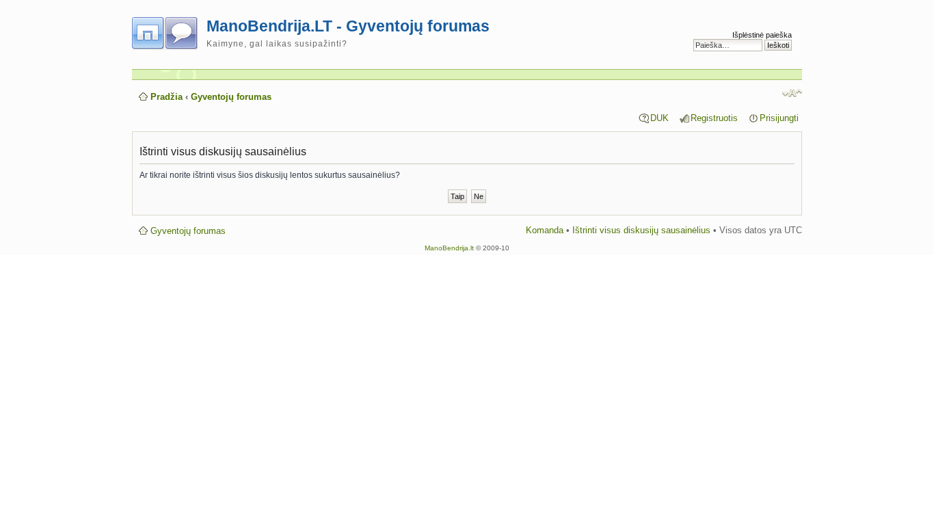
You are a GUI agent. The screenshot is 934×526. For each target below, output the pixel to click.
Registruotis (714, 118)
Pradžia (166, 97)
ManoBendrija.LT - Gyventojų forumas (348, 26)
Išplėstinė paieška (762, 35)
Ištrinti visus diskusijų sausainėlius (641, 230)
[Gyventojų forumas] (169, 30)
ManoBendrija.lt (449, 248)
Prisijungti (779, 118)
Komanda (544, 230)
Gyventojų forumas (231, 97)
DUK (659, 118)
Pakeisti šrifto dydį (792, 93)
